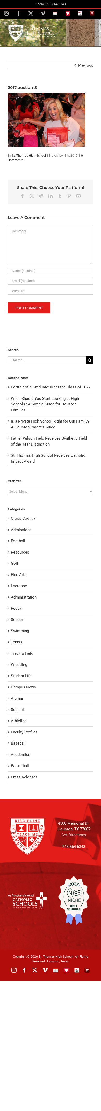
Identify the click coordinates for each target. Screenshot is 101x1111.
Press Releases (24, 777)
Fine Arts (18, 574)
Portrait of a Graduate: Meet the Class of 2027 (50, 387)
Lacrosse (19, 586)
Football (18, 541)
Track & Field (22, 653)
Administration (24, 597)
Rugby (16, 608)
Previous (85, 65)
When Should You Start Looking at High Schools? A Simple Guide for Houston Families (45, 404)
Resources (20, 552)
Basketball (20, 765)
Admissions (21, 529)
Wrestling (19, 664)
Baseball (18, 743)
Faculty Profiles (24, 732)
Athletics (18, 720)
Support (17, 709)
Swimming (20, 631)
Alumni (17, 698)
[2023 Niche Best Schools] (73, 900)
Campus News (23, 687)
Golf (14, 563)
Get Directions (73, 835)
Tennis (16, 642)
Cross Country (23, 518)
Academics (20, 754)
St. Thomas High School (29, 155)
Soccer (17, 619)
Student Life (21, 675)
